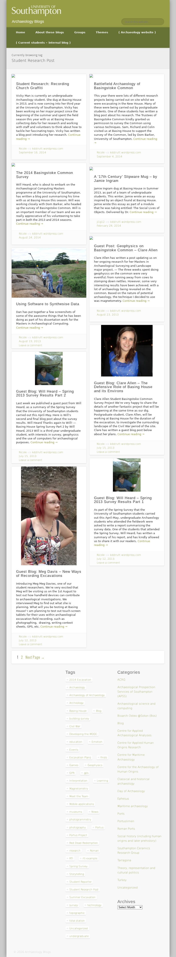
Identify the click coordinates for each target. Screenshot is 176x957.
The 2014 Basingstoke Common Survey (44, 175)
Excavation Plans (80, 757)
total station (77, 920)
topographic (77, 912)
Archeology (76, 702)
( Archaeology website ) (137, 32)
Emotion (97, 741)
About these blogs (49, 32)
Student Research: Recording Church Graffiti (42, 86)
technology (94, 905)
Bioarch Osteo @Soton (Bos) (137, 715)
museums (75, 811)
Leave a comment (30, 345)
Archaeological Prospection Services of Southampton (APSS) (136, 692)
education (75, 741)
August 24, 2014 (30, 237)
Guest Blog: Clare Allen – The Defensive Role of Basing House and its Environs (123, 387)
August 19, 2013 (30, 341)
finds (103, 757)
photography (77, 827)
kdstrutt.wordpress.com (47, 148)
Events (73, 749)
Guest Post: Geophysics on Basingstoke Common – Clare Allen (126, 248)
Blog (98, 710)
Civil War (74, 726)
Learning (102, 780)
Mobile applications (81, 804)
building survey (79, 718)
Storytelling (76, 874)
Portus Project (78, 835)
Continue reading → (29, 223)
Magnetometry (78, 788)
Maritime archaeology (132, 806)
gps (86, 772)
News (94, 811)
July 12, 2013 (105, 558)
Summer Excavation (82, 897)
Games (73, 765)
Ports (120, 813)
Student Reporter (80, 881)
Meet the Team (78, 796)
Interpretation (78, 780)
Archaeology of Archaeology (87, 695)
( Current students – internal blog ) (43, 42)
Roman (94, 850)
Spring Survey (78, 866)
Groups (79, 32)
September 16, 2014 (32, 152)
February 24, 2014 (109, 225)
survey (73, 905)
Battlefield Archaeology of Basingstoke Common (117, 86)
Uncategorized (78, 928)
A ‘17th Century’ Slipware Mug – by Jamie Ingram (125, 179)
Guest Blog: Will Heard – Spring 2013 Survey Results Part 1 (123, 500)
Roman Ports (126, 828)
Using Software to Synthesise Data (47, 304)
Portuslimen (125, 821)
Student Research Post (84, 889)
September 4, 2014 (109, 156)
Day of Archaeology (131, 791)
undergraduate (79, 936)
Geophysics (95, 765)
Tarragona (124, 860)
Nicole (23, 148)
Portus (99, 827)
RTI (71, 858)
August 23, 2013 (108, 314)
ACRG (121, 679)
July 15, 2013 (105, 447)
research (74, 850)
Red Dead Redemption (83, 842)
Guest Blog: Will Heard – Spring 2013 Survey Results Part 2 (45, 393)
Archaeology (77, 687)
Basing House (77, 710)
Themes (102, 32)
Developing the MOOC (83, 734)
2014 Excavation (80, 679)
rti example (90, 858)
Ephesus (123, 798)
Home (20, 32)
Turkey (122, 880)
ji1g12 (101, 221)
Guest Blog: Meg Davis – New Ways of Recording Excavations (48, 574)
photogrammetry (80, 819)
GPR (71, 772)
